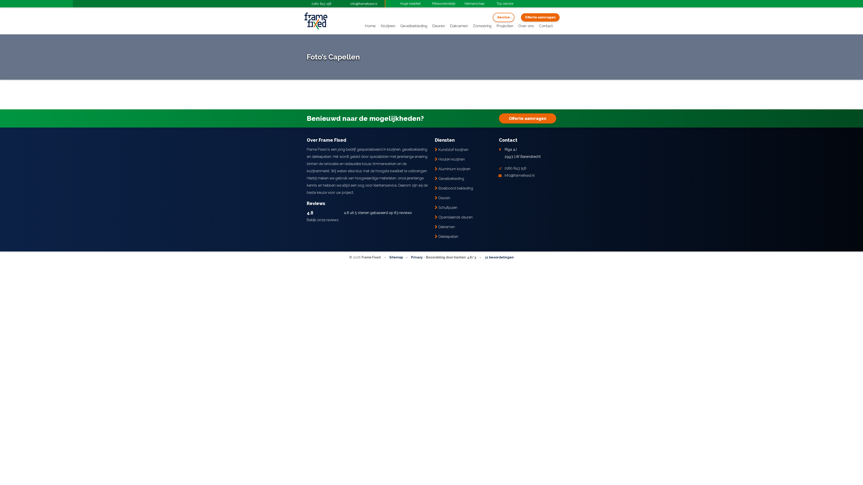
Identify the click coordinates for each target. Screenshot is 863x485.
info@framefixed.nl (363, 4)
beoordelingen (499, 257)
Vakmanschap (474, 3)
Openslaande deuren (455, 217)
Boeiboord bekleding (455, 188)
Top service (504, 3)
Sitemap (396, 257)
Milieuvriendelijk (443, 3)
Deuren (444, 198)
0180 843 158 (321, 4)
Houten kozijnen (451, 159)
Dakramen (446, 227)
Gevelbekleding (451, 178)
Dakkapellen (448, 236)
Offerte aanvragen (540, 17)
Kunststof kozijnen (453, 150)
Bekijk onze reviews (323, 220)
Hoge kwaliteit (410, 3)
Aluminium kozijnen (454, 169)
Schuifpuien (447, 207)
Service (503, 17)
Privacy (417, 257)
